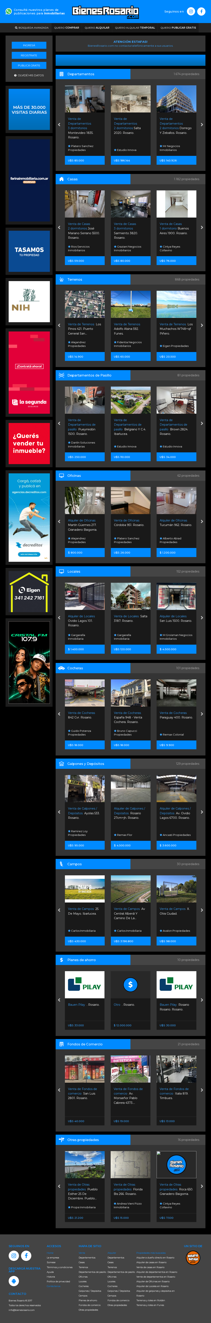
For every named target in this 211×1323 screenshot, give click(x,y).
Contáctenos (53, 1286)
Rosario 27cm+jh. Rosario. (83, 813)
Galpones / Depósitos (90, 1290)
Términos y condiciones (60, 1267)
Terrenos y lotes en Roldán (150, 1300)
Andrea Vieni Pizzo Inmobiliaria (82, 1205)
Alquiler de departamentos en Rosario (156, 1272)
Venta (82, 1252)
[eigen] (29, 591)
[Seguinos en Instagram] (191, 11)
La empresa (53, 1257)
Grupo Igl (168, 834)
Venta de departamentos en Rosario (155, 1276)
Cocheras (84, 1286)
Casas (82, 1262)
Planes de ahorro (88, 1300)
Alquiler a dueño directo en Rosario (155, 1257)
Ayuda (50, 1272)
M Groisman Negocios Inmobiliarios (130, 636)
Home (50, 1252)
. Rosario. (78, 1005)
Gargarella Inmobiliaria (76, 636)
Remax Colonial (173, 446)
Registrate (29, 55)
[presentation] (59, 125)
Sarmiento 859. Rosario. (173, 620)
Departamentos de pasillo (92, 1272)
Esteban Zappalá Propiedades (172, 248)
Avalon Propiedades (130, 930)
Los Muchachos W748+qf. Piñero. (130, 328)
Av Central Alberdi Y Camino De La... (83, 913)
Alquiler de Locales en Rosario (152, 1286)
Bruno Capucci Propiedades (171, 147)
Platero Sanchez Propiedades (80, 540)
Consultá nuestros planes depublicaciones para (39, 11)
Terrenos (83, 1267)
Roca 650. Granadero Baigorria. (130, 1189)
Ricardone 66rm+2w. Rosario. (175, 813)
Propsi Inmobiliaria (174, 1207)
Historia (51, 1276)
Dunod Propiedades (176, 346)
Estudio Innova (80, 150)
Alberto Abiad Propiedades (124, 540)
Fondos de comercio (90, 1305)
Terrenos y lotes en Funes (150, 1305)
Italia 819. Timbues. (128, 1093)
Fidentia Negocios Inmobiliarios (82, 344)
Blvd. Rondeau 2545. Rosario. (176, 228)
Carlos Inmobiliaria (83, 930)
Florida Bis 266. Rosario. (82, 1189)
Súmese (51, 1262)
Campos (83, 1295)
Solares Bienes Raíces (177, 734)
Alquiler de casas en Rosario (151, 1262)
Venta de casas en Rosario (150, 1267)
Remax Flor (78, 834)
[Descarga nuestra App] (14, 1281)
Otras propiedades (88, 1309)
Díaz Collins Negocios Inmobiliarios (176, 636)
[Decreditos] (29, 517)
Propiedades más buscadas (151, 1252)
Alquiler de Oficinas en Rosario (153, 1281)
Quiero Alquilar (135, 27)
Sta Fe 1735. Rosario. (176, 1093)
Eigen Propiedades (129, 346)
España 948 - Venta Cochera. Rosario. (82, 717)
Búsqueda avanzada (33, 27)
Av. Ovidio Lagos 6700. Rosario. (129, 813)
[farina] (29, 180)
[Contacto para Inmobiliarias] (9, 11)
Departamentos (87, 1257)
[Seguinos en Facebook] (201, 11)
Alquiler (112, 1252)
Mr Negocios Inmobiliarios (124, 147)
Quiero (66, 27)
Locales (83, 1281)
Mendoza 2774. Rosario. (174, 717)
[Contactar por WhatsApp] (29, 109)
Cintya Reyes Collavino (124, 248)
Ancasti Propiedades (130, 834)
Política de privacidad (58, 1281)
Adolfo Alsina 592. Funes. (81, 328)
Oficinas (83, 1276)
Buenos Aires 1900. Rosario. (128, 228)
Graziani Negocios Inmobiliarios (81, 248)
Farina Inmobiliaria (174, 542)
